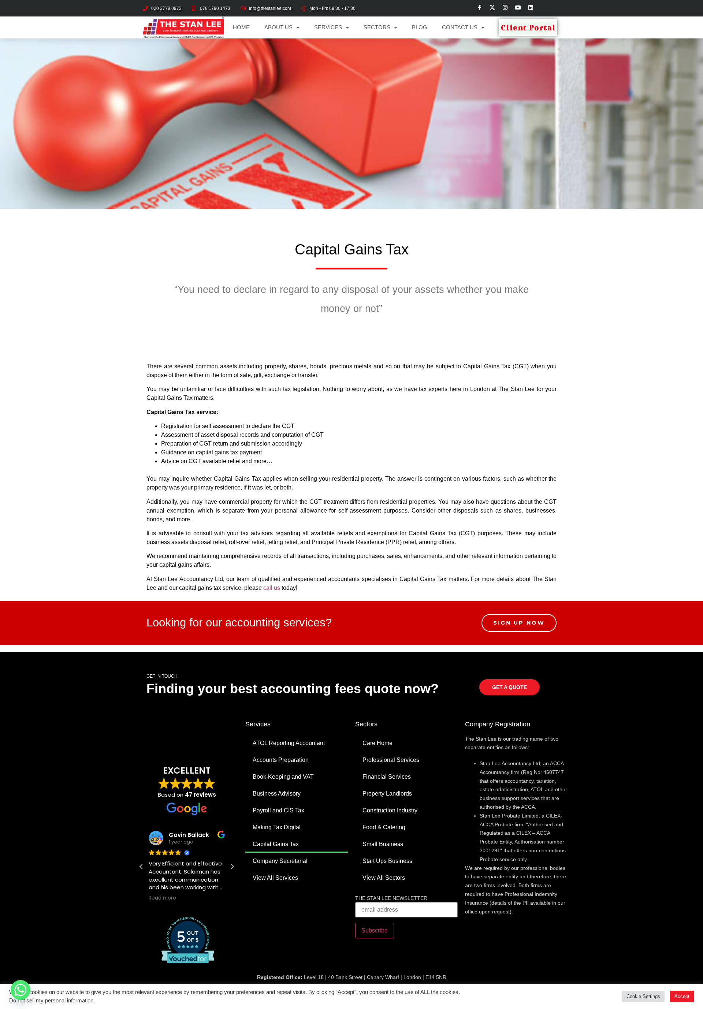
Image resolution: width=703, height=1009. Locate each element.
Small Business (382, 844)
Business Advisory (277, 793)
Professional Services (390, 760)
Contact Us (459, 27)
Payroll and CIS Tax (278, 810)
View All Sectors (383, 878)
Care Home (377, 743)
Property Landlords (387, 793)
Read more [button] (162, 898)
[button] (232, 866)
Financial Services (386, 777)
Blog (419, 27)
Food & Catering (383, 827)
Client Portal (528, 27)
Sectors (377, 27)
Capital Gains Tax (276, 844)
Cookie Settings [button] (643, 996)
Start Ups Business (387, 861)
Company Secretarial (280, 861)
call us (271, 588)
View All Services (275, 878)
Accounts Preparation (281, 760)
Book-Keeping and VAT (283, 777)
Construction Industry (389, 810)
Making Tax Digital (277, 827)
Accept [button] (681, 996)
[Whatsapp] (20, 990)
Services (328, 27)
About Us (278, 27)
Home (241, 27)
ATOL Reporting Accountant (289, 743)
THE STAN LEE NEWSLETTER (391, 898)
